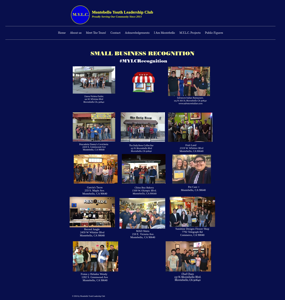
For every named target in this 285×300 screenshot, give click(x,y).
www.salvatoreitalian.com (191, 103)
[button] (190, 32)
